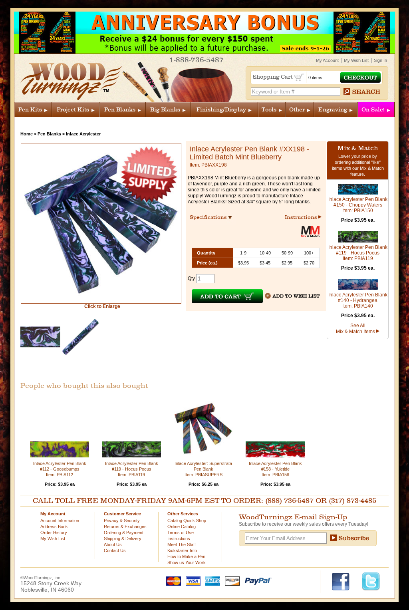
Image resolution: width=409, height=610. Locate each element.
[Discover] (230, 580)
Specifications (212, 217)
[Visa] (191, 580)
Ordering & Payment (123, 532)
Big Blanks (165, 109)
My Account (327, 60)
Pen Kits (30, 109)
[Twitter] (371, 580)
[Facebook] (344, 580)
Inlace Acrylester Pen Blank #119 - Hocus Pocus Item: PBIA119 (131, 469)
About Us (113, 544)
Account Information (59, 520)
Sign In (380, 60)
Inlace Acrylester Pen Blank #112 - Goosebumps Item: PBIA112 (59, 469)
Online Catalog (181, 526)
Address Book (54, 526)
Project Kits (73, 109)
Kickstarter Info (182, 550)
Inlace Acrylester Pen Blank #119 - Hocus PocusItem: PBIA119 (357, 252)
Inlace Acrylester (83, 133)
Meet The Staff (181, 544)
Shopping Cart (273, 77)
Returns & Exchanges (125, 526)
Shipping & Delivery (122, 538)
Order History (53, 532)
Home (26, 133)
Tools (269, 109)
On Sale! (373, 109)
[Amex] (211, 580)
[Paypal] (256, 580)
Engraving (332, 109)
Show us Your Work (186, 562)
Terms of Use (180, 532)
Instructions (301, 217)
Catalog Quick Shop (186, 520)
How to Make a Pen (186, 556)
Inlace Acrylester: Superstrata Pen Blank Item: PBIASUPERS (203, 469)
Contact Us (115, 550)
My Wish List (356, 60)
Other (297, 109)
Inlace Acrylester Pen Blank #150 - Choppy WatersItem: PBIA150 (357, 205)
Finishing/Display (221, 109)
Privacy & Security (122, 520)
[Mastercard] (172, 580)
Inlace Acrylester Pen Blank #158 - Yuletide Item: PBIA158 (275, 469)
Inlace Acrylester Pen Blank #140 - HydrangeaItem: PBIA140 (357, 300)
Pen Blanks (119, 109)
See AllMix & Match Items (356, 328)
